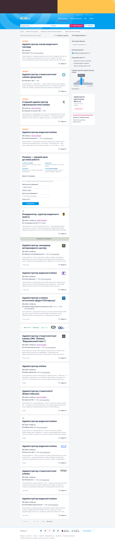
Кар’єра (41, 536)
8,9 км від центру (46, 279)
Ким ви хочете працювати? (30, 184)
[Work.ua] (25, 18)
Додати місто (26, 199)
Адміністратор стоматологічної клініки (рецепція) (39, 75)
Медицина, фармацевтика (81, 53)
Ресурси (22, 536)
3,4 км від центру (44, 480)
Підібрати (90, 25)
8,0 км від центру (38, 53)
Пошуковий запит (77, 57)
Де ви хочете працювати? (30, 193)
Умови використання (69, 536)
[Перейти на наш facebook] (41, 530)
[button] (85, 18)
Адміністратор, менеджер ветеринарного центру (36, 246)
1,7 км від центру (54, 254)
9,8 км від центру (45, 452)
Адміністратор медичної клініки (39, 132)
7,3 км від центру (45, 372)
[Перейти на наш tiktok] (58, 530)
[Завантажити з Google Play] (75, 530)
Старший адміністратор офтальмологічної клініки (36, 103)
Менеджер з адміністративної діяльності (51, 31)
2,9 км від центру (53, 504)
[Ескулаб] (53, 327)
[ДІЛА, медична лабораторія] (62, 327)
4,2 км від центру (29, 308)
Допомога (58, 536)
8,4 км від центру (50, 347)
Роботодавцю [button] (87, 530)
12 (43, 521)
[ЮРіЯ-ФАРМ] (27, 327)
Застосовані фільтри (78, 41)
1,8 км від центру (48, 138)
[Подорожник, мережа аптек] (36, 327)
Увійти (91, 18)
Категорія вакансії (77, 50)
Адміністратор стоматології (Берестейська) (37, 392)
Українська (23, 531)
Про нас (35, 536)
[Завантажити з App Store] (65, 530)
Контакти (29, 536)
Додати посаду (26, 190)
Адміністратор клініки (34, 366)
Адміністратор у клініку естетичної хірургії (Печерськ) (38, 299)
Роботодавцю (89, 14)
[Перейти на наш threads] (45, 530)
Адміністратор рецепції (32, 31)
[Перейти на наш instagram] (49, 530)
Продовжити (30, 203)
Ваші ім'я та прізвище (28, 176)
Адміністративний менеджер (72, 31)
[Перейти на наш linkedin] (53, 530)
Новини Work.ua (49, 536)
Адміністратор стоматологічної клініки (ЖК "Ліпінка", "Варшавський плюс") (39, 339)
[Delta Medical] (44, 327)
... (83, 31)
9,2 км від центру (42, 427)
